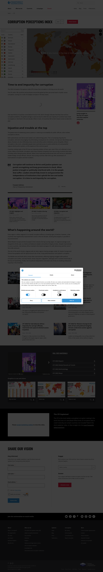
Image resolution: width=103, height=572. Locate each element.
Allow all (72, 300)
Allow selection (51, 300)
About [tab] (72, 275)
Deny (31, 300)
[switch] (44, 295)
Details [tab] (51, 275)
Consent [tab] (30, 275)
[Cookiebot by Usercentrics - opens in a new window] (75, 270)
